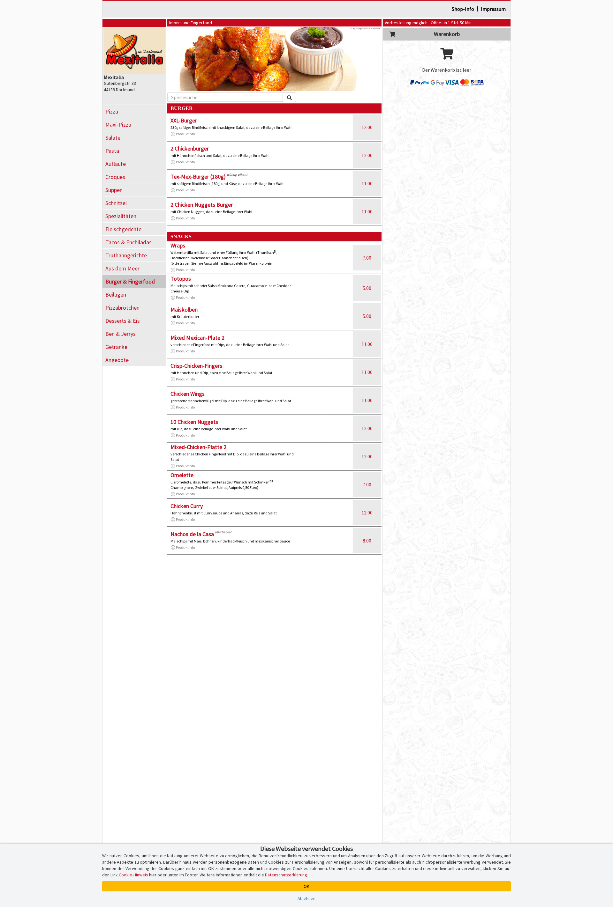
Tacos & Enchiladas (128, 242)
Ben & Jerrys (120, 333)
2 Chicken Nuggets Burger (201, 204)
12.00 (367, 127)
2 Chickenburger (189, 148)
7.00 (367, 257)
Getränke (116, 346)
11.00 (367, 183)
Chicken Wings (187, 393)
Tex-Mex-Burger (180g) (198, 176)
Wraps (177, 245)
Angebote (117, 360)
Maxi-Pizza (118, 124)
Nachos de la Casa (192, 534)
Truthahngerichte (126, 255)
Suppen (114, 190)
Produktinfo (185, 133)
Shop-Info (463, 9)
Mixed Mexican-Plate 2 (197, 337)
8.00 (367, 540)
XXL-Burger (183, 120)
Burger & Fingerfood (130, 281)
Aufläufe (115, 163)
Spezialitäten (120, 216)
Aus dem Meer (122, 268)
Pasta (112, 150)
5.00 (367, 288)
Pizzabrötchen (122, 307)
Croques (115, 177)
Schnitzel (116, 203)
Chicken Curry (186, 506)
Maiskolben (184, 309)
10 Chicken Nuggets (194, 421)
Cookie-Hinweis (133, 875)
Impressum (493, 9)
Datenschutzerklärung (286, 875)
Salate (112, 137)
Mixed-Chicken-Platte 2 (198, 447)
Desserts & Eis (122, 320)
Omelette (181, 475)
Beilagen (115, 294)
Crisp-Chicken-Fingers (196, 365)
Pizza (111, 111)
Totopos (180, 278)
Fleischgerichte (123, 229)
